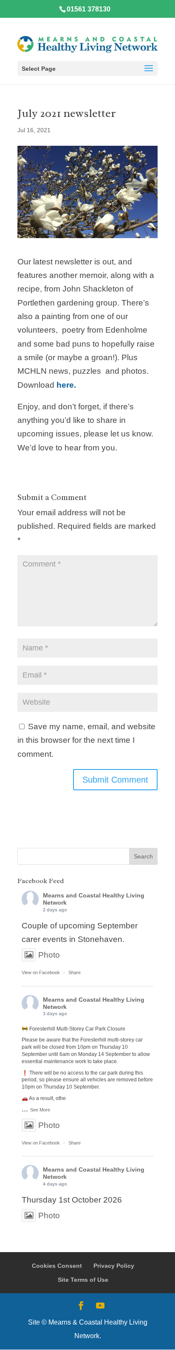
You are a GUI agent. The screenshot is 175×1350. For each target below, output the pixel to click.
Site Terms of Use (83, 1279)
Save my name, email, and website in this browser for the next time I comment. (86, 740)
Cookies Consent (57, 1265)
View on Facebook (41, 972)
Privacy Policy (113, 1265)
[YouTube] (100, 1306)
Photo (49, 954)
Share (74, 972)
